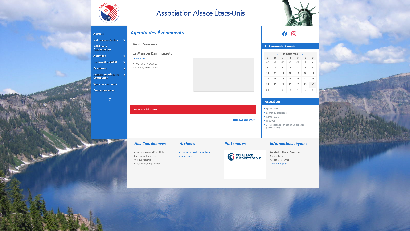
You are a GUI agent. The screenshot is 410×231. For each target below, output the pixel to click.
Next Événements (244, 119)
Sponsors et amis (105, 84)
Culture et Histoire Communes (106, 76)
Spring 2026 (272, 108)
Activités (99, 55)
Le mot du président (276, 112)
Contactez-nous (104, 90)
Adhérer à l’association (102, 48)
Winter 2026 (272, 116)
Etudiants (100, 68)
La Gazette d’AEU (105, 62)
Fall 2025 (270, 120)
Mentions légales (278, 163)
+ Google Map (139, 58)
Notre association (105, 40)
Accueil (98, 33)
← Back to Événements (143, 44)
